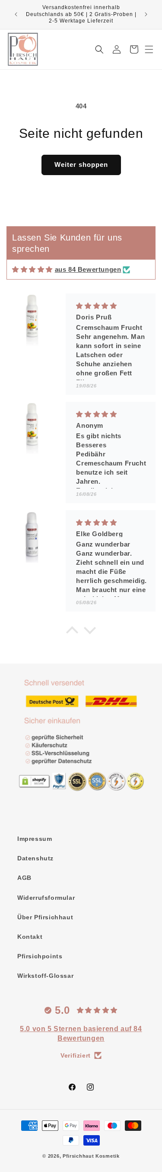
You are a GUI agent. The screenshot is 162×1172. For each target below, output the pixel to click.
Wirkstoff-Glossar (45, 975)
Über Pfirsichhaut (45, 917)
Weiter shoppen (81, 164)
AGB (24, 877)
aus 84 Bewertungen (88, 269)
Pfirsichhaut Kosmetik (91, 1156)
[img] (32, 269)
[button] (149, 49)
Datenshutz (35, 858)
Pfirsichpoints (39, 956)
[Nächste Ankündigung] (146, 14)
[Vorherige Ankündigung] (15, 14)
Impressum (34, 838)
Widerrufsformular (46, 897)
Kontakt (29, 936)
